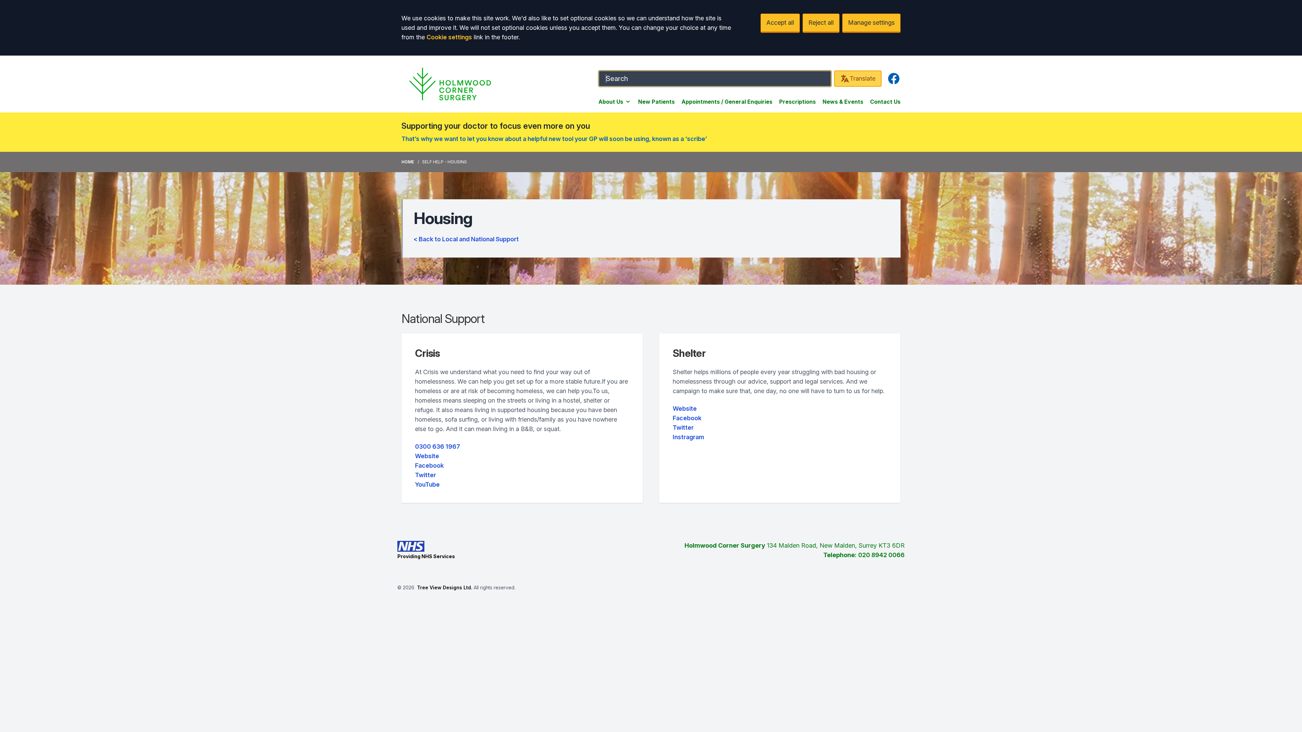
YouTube (427, 484)
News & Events (843, 101)
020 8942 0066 (881, 554)
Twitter (425, 475)
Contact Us (885, 101)
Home (407, 161)
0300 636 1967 (437, 446)
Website (427, 456)
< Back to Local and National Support (466, 239)
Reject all (821, 22)
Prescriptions (797, 101)
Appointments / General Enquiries (727, 101)
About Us (610, 101)
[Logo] (450, 84)
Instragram (688, 437)
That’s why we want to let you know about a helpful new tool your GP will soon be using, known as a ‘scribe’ (554, 138)
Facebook (429, 465)
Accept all (780, 22)
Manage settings (871, 22)
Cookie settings (449, 37)
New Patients (656, 101)
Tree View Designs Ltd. (444, 587)
